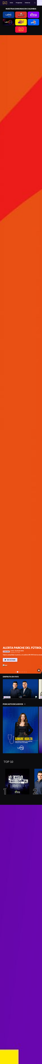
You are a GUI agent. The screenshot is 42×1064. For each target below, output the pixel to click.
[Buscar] (35, 2)
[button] (2, 354)
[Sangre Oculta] (20, 730)
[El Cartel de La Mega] (16, 781)
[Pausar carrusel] (39, 670)
